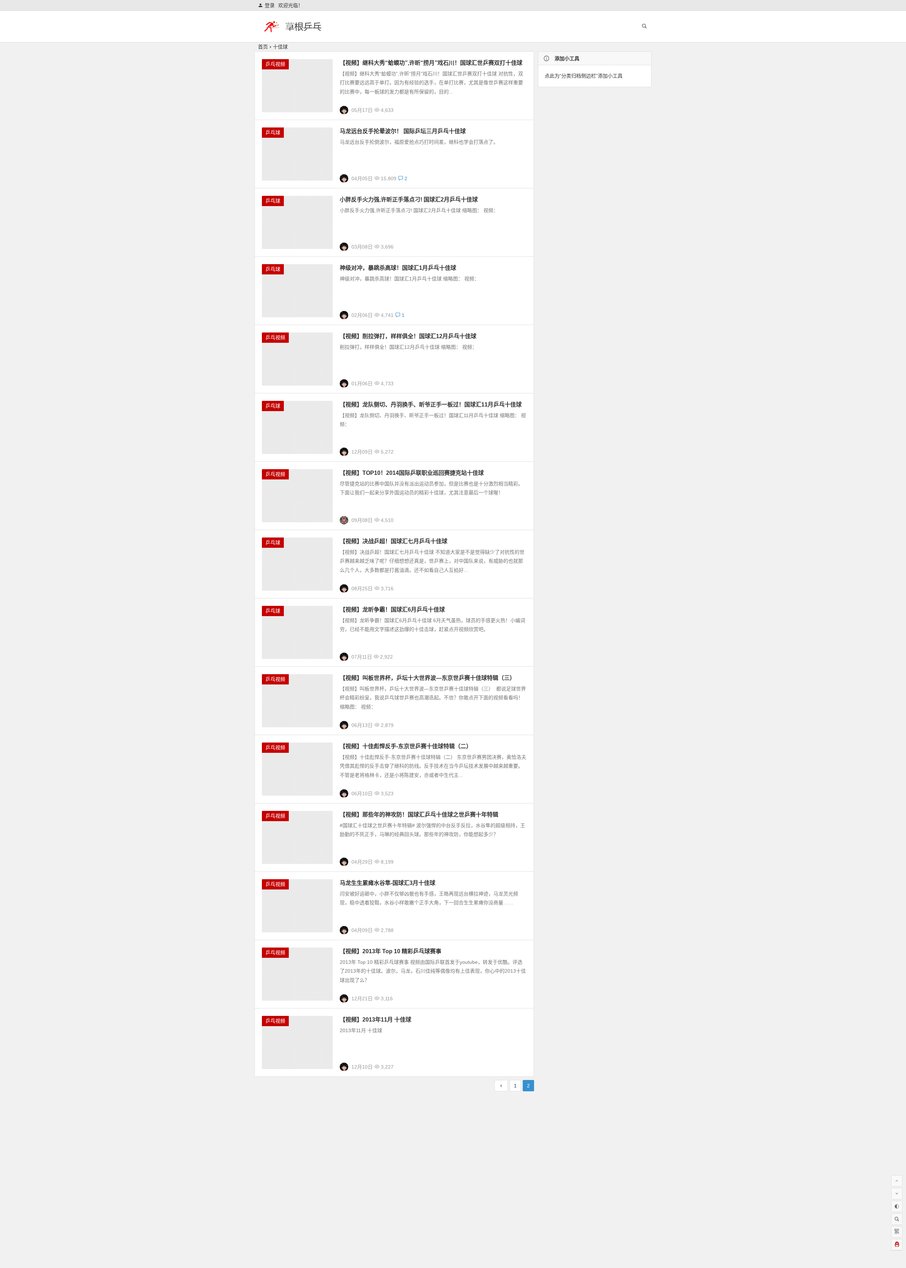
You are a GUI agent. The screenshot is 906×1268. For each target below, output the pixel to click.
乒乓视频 (275, 64)
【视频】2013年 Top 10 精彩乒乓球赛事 (390, 951)
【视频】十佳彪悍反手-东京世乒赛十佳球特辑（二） (406, 746)
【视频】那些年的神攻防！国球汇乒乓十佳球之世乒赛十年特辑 (419, 815)
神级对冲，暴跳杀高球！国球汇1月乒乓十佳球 (398, 268)
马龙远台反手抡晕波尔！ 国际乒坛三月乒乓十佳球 (403, 131)
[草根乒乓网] (293, 32)
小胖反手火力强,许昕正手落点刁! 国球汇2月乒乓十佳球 (409, 200)
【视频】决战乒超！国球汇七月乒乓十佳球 (393, 541)
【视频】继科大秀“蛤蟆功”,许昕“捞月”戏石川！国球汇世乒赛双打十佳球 (431, 63)
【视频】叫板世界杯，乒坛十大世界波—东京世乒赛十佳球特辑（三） (427, 678)
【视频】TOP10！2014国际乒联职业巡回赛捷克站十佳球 (412, 473)
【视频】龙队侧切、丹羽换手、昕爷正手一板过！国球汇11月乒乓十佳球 (431, 405)
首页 (263, 47)
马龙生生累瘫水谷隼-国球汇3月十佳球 (387, 883)
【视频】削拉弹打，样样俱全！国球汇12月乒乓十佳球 (408, 336)
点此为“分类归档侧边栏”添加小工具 (584, 76)
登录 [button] (270, 5)
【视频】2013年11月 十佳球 (375, 1020)
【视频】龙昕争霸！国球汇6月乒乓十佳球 (392, 610)
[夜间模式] (896, 1206)
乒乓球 (272, 132)
